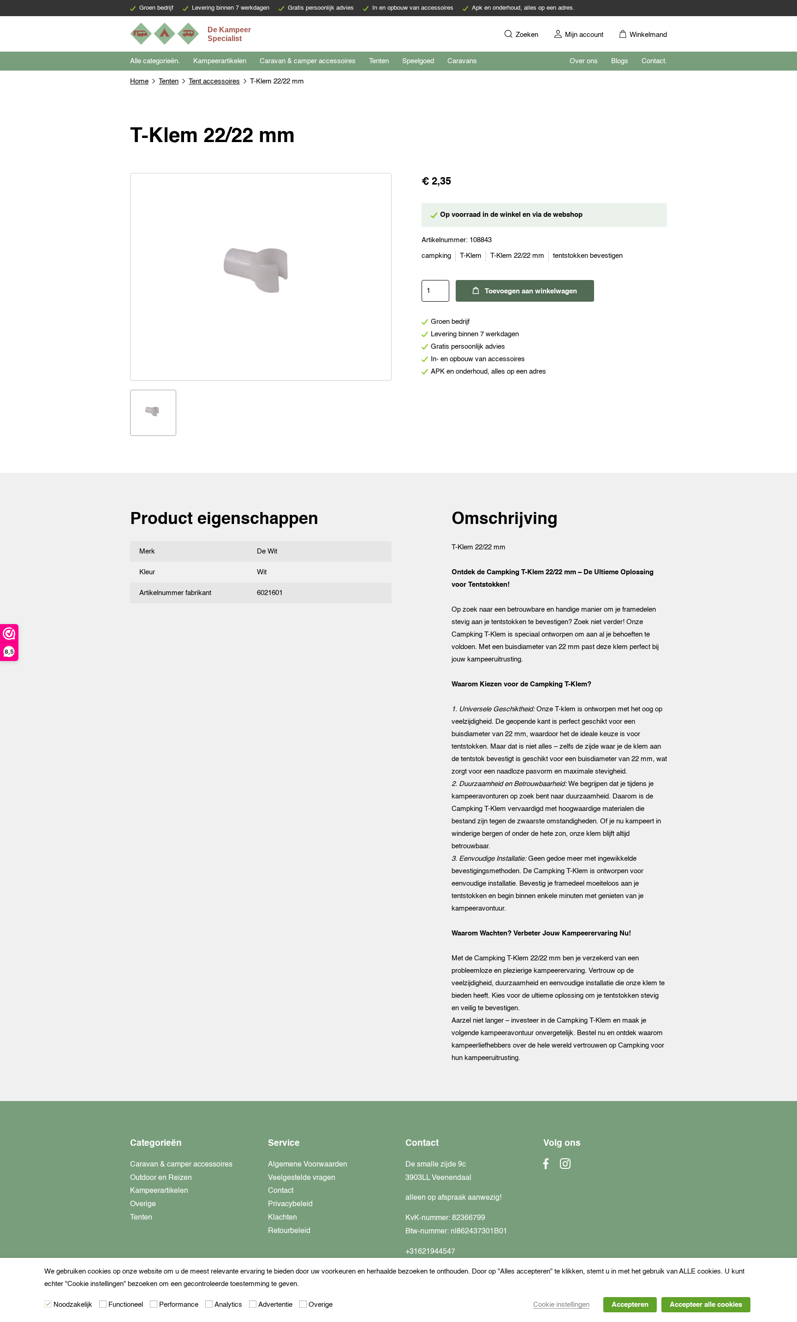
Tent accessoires (214, 81)
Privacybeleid (290, 1204)
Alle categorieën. (155, 61)
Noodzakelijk (73, 1304)
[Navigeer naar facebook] (546, 1166)
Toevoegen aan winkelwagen (531, 291)
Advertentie (275, 1304)
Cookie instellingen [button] (561, 1304)
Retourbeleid (289, 1231)
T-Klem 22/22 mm (517, 255)
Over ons (584, 61)
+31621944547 (430, 1252)
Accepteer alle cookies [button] (706, 1304)
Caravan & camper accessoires (308, 61)
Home (139, 81)
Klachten (282, 1217)
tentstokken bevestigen (588, 255)
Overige (143, 1204)
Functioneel (125, 1304)
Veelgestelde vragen (301, 1178)
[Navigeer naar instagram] (565, 1166)
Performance (178, 1304)
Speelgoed (418, 61)
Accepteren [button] (630, 1304)
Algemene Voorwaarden (307, 1164)
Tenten (379, 61)
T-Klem (471, 255)
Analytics (228, 1304)
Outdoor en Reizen (161, 1178)
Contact (280, 1191)
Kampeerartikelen (219, 61)
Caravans (462, 61)
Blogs (619, 61)
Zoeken (526, 34)
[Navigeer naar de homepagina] (191, 34)
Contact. (654, 61)
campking (436, 255)
